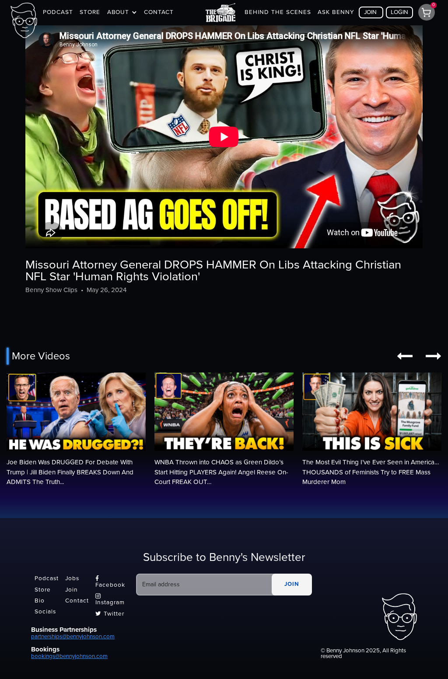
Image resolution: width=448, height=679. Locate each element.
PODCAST (58, 12)
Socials (45, 612)
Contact (77, 600)
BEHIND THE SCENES (278, 12)
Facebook (110, 581)
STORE (90, 12)
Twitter (109, 613)
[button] (122, 12)
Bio (40, 600)
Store (43, 589)
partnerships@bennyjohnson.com (73, 636)
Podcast (47, 578)
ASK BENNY (336, 12)
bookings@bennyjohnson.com (69, 656)
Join (71, 589)
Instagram (110, 599)
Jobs (72, 578)
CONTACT (159, 12)
